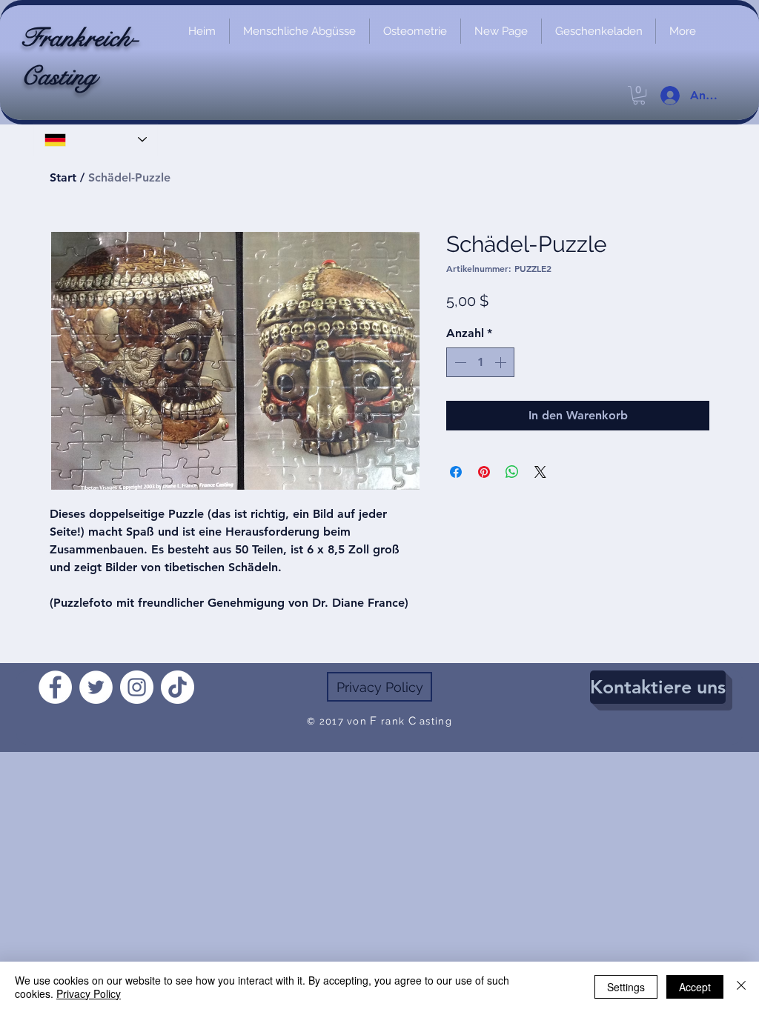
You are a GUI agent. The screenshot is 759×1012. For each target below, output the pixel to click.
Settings (626, 986)
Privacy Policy (88, 993)
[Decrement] (458, 362)
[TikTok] (177, 687)
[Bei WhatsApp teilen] (512, 472)
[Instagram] (136, 687)
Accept (695, 986)
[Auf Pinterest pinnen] (484, 472)
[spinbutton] (480, 362)
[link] (639, 95)
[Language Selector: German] (95, 139)
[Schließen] (741, 986)
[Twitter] (96, 687)
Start (63, 177)
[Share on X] (540, 472)
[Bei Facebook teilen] (456, 472)
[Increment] (501, 362)
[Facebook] (55, 687)
